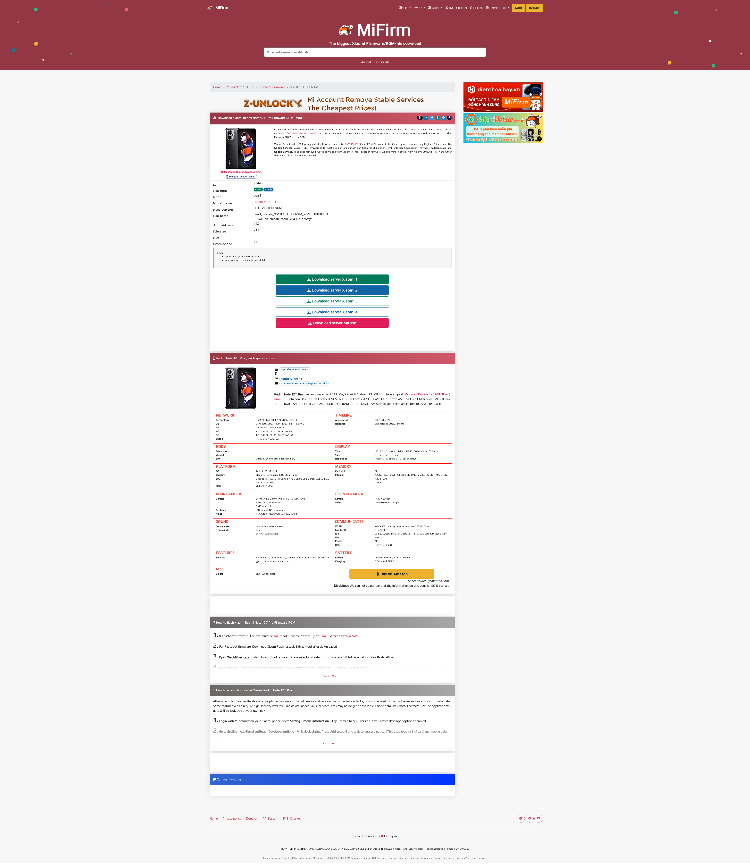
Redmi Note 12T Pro (240, 87)
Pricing (477, 8)
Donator (251, 818)
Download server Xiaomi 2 (334, 290)
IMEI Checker (457, 8)
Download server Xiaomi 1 (334, 279)
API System (270, 818)
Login (518, 7)
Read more (329, 675)
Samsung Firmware (387, 858)
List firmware (413, 8)
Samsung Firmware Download (415, 858)
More (435, 8)
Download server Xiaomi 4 (334, 312)
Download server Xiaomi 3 (334, 301)
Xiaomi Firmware (271, 858)
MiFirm (221, 7)
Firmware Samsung (443, 858)
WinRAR (351, 636)
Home (217, 87)
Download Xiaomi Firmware (296, 858)
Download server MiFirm (334, 323)
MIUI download (321, 858)
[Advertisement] (369, 169)
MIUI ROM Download (350, 858)
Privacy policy (232, 818)
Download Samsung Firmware (471, 858)
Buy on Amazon (393, 574)
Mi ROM (334, 858)
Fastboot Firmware (272, 87)
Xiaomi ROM (369, 858)
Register (534, 7)
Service (494, 8)
